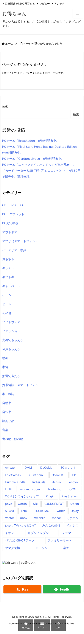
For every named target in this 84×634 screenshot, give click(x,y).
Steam (74, 504)
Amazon (10, 467)
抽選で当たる (11, 376)
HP (74, 475)
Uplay (75, 511)
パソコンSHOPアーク (19, 540)
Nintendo (54, 489)
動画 (5, 358)
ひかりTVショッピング (20, 525)
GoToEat (57, 475)
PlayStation (70, 496)
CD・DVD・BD (12, 205)
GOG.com (36, 475)
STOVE (10, 511)
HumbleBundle (15, 482)
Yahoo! (56, 518)
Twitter (60, 511)
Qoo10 (22, 504)
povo (8, 504)
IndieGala (38, 482)
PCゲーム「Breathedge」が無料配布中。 (30, 140)
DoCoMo (46, 467)
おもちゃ (8, 259)
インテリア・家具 (14, 250)
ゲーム (6, 295)
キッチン (8, 268)
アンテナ (59, 3)
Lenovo (72, 482)
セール (6, 304)
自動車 (6, 403)
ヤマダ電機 (12, 548)
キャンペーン (11, 286)
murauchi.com (30, 489)
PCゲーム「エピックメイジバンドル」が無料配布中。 (39, 164)
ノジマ (66, 533)
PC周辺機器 (10, 223)
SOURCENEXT (54, 504)
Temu (24, 511)
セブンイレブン (38, 533)
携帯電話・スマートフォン (20, 385)
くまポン (73, 518)
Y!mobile (39, 518)
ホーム (9, 43)
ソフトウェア (11, 322)
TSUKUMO (41, 511)
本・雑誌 (8, 394)
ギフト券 (8, 277)
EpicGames (13, 475)
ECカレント (68, 467)
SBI (35, 504)
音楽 (5, 430)
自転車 (6, 412)
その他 (6, 313)
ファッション (11, 331)
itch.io (56, 482)
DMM (28, 467)
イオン (9, 533)
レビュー (44, 3)
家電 (5, 367)
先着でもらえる (12, 340)
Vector (9, 518)
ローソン (42, 548)
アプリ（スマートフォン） (20, 241)
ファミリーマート (60, 540)
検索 (5, 107)
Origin (50, 496)
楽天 (66, 548)
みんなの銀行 (51, 525)
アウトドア (9, 232)
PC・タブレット (13, 214)
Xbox (23, 518)
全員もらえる (11, 349)
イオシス (72, 525)
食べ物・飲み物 (12, 439)
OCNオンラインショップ (22, 496)
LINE (8, 489)
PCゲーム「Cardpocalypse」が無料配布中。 (33, 158)
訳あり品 (8, 421)
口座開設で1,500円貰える (20, 3)
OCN (72, 489)
